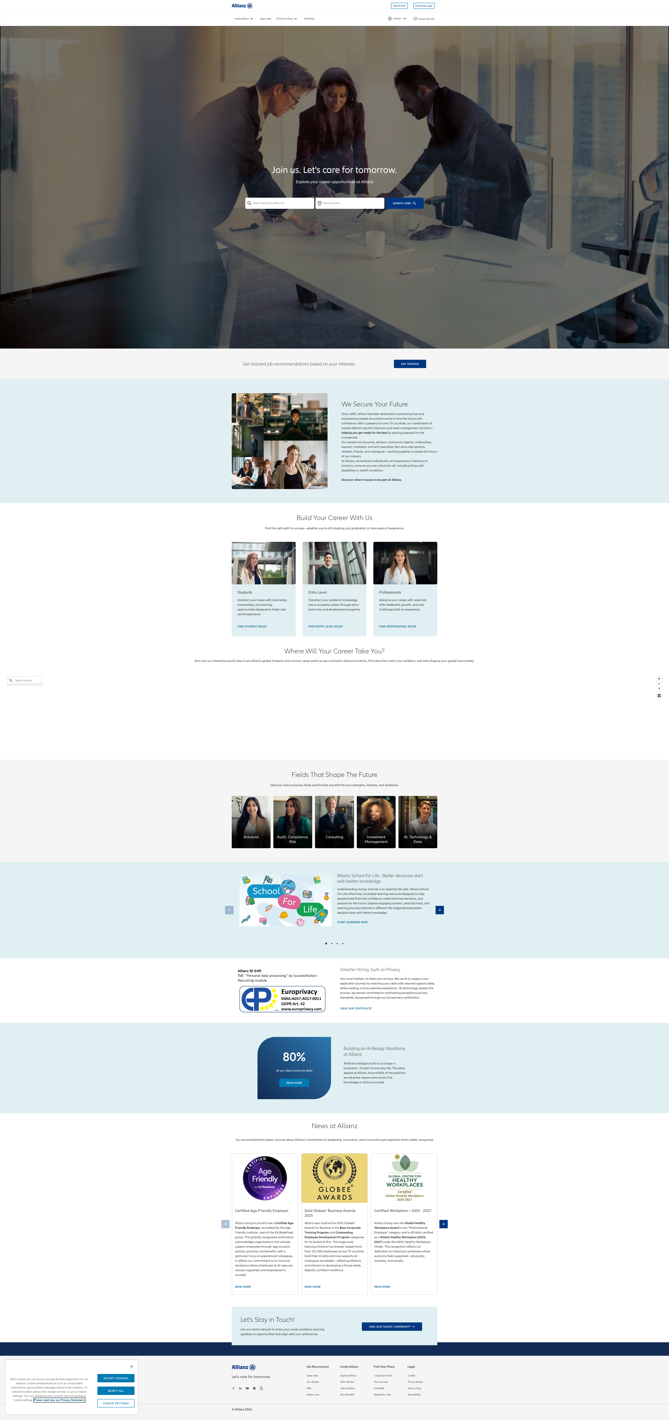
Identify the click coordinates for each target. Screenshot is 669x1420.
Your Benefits (347, 1394)
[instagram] (255, 1388)
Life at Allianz (347, 1388)
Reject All (116, 1390)
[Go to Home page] (242, 5)
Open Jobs (265, 18)
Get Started (410, 363)
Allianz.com (313, 1394)
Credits (411, 1375)
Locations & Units (383, 1375)
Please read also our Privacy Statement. (59, 1400)
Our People (313, 1381)
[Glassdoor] (262, 1388)
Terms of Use (414, 1388)
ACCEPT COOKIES (115, 1378)
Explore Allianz (348, 1375)
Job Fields (309, 18)
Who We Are (347, 1381)
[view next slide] (440, 910)
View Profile (399, 5)
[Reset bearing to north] (659, 688)
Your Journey (381, 1381)
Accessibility (414, 1394)
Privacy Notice (415, 1381)
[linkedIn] (241, 1388)
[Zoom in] (659, 678)
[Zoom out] (659, 683)
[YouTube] (248, 1388)
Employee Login (423, 5)
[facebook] (234, 1388)
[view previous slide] (229, 910)
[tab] (326, 943)
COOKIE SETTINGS (116, 1403)
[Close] (132, 1366)
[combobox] (279, 203)
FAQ (309, 1388)
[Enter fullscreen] (659, 695)
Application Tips (382, 1394)
